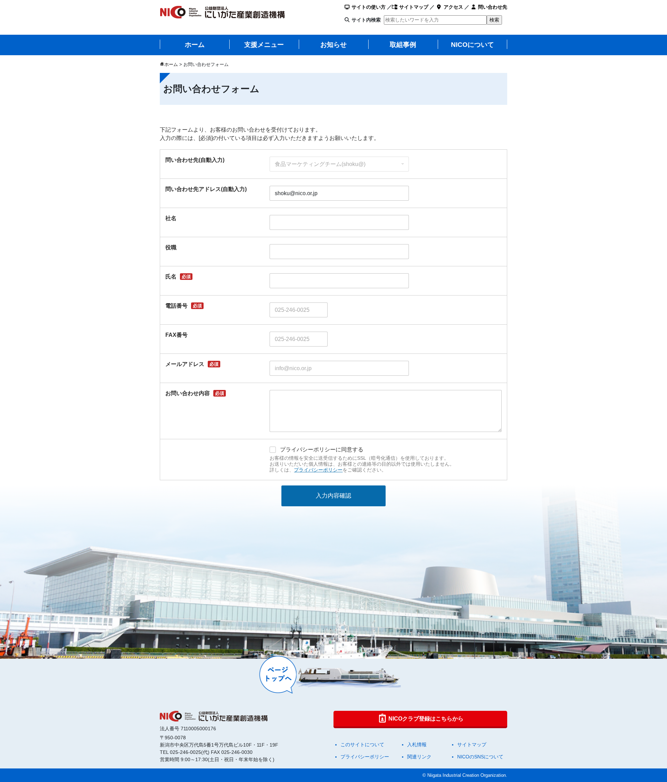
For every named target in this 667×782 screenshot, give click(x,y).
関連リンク (419, 756)
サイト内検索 (366, 20)
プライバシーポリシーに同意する (321, 449)
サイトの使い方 (368, 7)
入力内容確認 (333, 495)
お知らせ (333, 44)
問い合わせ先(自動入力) (194, 160)
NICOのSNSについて (480, 756)
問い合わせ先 (492, 7)
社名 (170, 218)
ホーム (195, 44)
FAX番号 (176, 335)
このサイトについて (362, 744)
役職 (170, 247)
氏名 (178, 277)
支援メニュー (264, 44)
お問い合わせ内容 (194, 393)
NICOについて (472, 44)
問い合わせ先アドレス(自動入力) (206, 189)
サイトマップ (413, 7)
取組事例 (403, 44)
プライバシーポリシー (318, 470)
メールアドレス (192, 364)
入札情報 (417, 744)
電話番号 (183, 306)
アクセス (452, 7)
